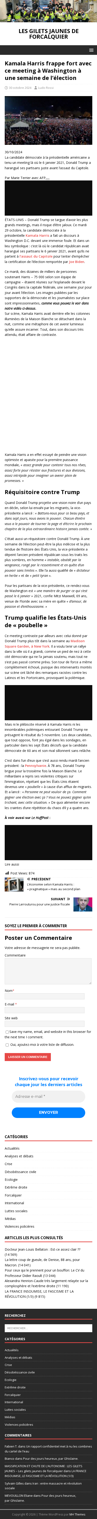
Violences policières (19, 1226)
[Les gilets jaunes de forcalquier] (48, 19)
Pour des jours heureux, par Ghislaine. (50, 1458)
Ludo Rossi (46, 88)
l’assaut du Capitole (36, 256)
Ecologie (11, 1179)
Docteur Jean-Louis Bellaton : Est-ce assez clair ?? (42, 1249)
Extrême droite (16, 1187)
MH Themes (77, 1514)
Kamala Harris (37, 235)
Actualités (12, 1148)
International (14, 1203)
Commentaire (15, 955)
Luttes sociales (16, 1211)
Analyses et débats (19, 1156)
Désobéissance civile (20, 1172)
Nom (8, 990)
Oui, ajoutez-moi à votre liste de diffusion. (41, 1044)
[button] (90, 49)
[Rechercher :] (48, 1328)
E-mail (10, 1004)
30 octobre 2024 (20, 88)
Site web (11, 1018)
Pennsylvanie (35, 765)
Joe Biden (76, 261)
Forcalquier (13, 1195)
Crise (8, 1164)
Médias (10, 1218)
